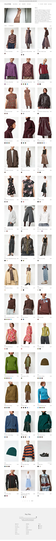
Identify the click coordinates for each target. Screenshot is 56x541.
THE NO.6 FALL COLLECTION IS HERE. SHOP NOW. (28, 1)
